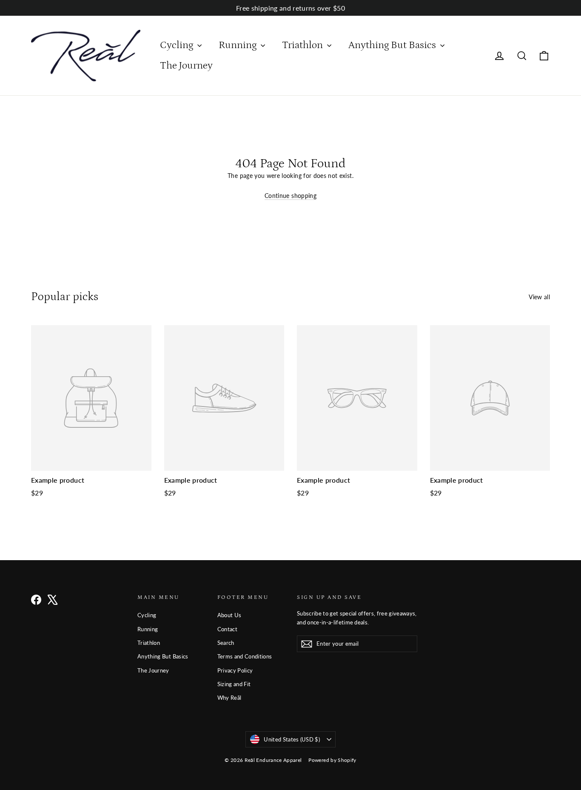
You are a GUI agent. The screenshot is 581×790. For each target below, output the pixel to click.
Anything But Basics (393, 45)
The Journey (186, 65)
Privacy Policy (235, 670)
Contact (227, 629)
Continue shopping (290, 195)
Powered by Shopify (332, 760)
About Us (229, 615)
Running (239, 45)
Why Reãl (229, 697)
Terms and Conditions (244, 656)
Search (225, 642)
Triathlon (303, 45)
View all (539, 297)
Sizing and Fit (234, 684)
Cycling (177, 45)
